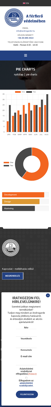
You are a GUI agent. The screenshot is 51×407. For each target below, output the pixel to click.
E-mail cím (26, 356)
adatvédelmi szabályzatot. (26, 384)
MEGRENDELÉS (12, 276)
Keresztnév (26, 350)
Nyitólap (18, 74)
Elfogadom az (26, 383)
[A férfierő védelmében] (25, 15)
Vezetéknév (26, 338)
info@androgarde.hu (25, 31)
